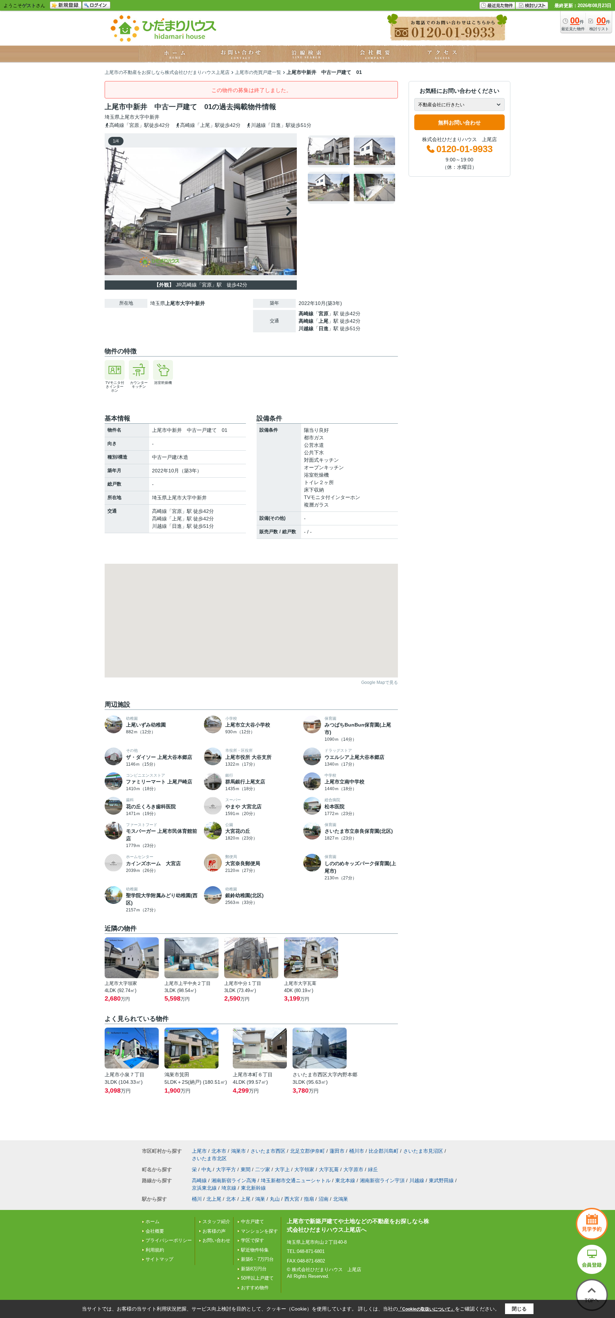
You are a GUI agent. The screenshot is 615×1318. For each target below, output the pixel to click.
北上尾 (213, 1199)
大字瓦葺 (329, 1169)
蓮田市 (337, 1151)
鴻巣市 (238, 1151)
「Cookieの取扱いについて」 (426, 1309)
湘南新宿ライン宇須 (382, 1180)
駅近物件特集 (255, 1250)
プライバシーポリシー (169, 1240)
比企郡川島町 (384, 1151)
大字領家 (304, 1169)
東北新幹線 (253, 1188)
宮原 (323, 313)
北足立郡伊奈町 (307, 1151)
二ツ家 (262, 1169)
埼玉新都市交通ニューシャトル (296, 1180)
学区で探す (252, 1240)
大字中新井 (147, 117)
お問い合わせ (216, 1240)
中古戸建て (252, 1221)
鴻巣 (260, 1199)
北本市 (218, 1151)
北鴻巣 (340, 1199)
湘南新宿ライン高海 (233, 1180)
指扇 (309, 1199)
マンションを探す (259, 1231)
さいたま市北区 (209, 1158)
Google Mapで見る (379, 682)
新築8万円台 (254, 1268)
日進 (323, 328)
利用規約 (155, 1250)
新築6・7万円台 (257, 1259)
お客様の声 (214, 1231)
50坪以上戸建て (257, 1278)
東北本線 (345, 1180)
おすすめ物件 (255, 1287)
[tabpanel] (352, 169)
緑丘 (373, 1169)
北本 (231, 1199)
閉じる (519, 1309)
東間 (246, 1169)
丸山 (275, 1199)
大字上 (282, 1169)
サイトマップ (159, 1259)
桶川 (197, 1199)
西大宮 (291, 1199)
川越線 (306, 328)
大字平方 (226, 1169)
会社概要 (155, 1231)
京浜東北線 (204, 1188)
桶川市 (356, 1151)
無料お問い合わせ (459, 122)
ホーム (152, 1221)
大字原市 (353, 1169)
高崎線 (306, 313)
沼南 (323, 1199)
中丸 (206, 1169)
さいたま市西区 (268, 1151)
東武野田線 (441, 1180)
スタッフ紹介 (216, 1221)
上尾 (323, 321)
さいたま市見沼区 (423, 1151)
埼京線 (228, 1188)
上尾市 (127, 117)
